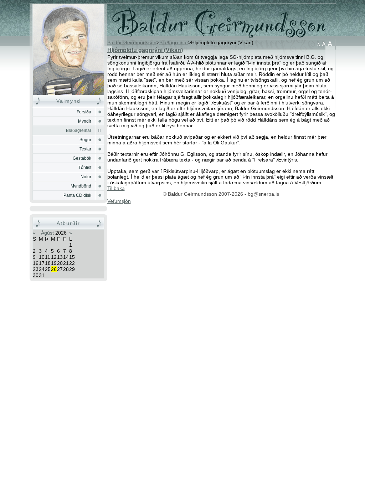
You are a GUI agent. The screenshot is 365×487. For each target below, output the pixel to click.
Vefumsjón (119, 201)
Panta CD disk (77, 195)
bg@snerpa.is (263, 194)
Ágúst (47, 233)
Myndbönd (81, 186)
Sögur (85, 139)
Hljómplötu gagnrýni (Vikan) (145, 50)
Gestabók (82, 158)
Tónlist (84, 167)
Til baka (116, 188)
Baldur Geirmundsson (131, 42)
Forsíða (68, 49)
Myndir (84, 121)
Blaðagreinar (78, 130)
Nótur (86, 176)
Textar (85, 149)
